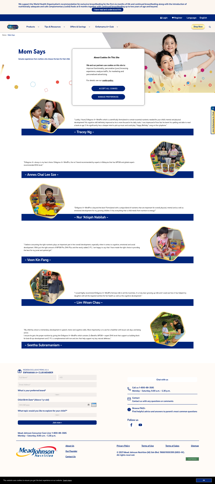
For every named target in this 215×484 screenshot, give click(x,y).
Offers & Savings (78, 26)
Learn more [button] (67, 480)
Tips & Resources (52, 26)
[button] (210, 26)
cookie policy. (107, 80)
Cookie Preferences (192, 459)
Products (30, 26)
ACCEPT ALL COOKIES (108, 88)
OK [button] (204, 480)
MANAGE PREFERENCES (108, 97)
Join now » (57, 422)
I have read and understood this (107, 9)
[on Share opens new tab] (131, 425)
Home (4, 35)
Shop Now (198, 26)
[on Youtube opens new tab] (140, 425)
